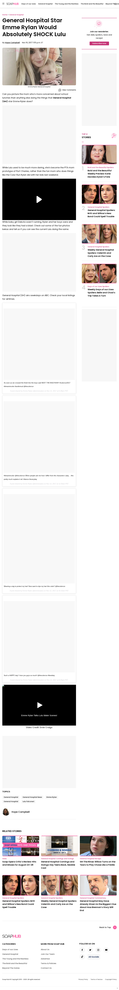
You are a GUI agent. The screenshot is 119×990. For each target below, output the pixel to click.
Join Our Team (48, 954)
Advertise (45, 958)
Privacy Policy (83, 979)
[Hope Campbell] (7, 812)
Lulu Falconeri (28, 801)
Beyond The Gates (11, 968)
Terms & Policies (48, 963)
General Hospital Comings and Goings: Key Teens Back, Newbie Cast (58, 864)
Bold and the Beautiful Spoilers (101, 167)
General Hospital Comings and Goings (57, 858)
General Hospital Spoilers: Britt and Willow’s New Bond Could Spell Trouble (101, 213)
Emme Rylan (51, 797)
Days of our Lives (28, 4)
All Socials (94, 956)
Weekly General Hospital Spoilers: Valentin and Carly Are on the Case (101, 252)
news (4, 858)
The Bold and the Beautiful (92, 4)
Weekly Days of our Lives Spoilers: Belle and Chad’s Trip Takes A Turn (101, 292)
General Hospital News (32, 797)
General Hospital (45, 4)
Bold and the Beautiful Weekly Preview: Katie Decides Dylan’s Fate (100, 173)
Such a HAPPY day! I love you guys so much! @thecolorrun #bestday (29, 675)
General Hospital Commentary (93, 898)
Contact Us (46, 968)
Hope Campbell (12, 42)
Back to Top (105, 927)
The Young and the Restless (66, 4)
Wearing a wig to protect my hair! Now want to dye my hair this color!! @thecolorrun (34, 586)
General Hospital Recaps (90, 858)
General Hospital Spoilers (98, 207)
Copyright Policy (111, 979)
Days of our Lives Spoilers (98, 286)
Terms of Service (96, 979)
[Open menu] (3, 3)
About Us (45, 949)
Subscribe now (99, 43)
